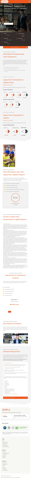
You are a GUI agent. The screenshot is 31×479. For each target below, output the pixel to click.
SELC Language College (6, 446)
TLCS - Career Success (6, 264)
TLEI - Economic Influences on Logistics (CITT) (9, 257)
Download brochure (7, 23)
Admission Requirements (6, 453)
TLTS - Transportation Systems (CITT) (8, 230)
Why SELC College (5, 442)
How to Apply (4, 454)
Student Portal (4, 468)
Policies (4, 465)
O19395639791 (5, 416)
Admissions (4, 451)
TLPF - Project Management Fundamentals (9, 236)
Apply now (6, 26)
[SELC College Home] (4, 1)
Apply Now (4, 457)
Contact (4, 467)
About (3, 440)
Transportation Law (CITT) (7, 223)
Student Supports (5, 464)
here (20, 416)
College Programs (5, 443)
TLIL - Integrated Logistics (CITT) (8, 251)
